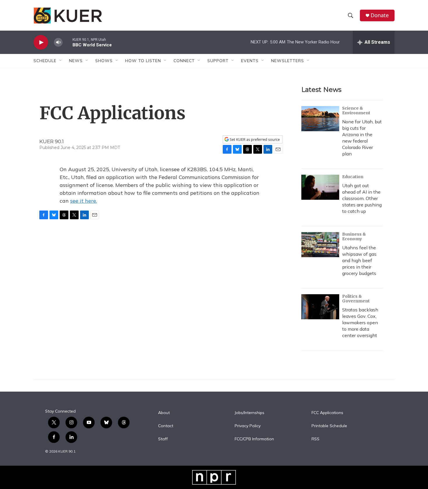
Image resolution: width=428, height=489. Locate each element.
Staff (163, 439)
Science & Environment (356, 110)
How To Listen (143, 60)
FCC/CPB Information (254, 439)
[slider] (67, 42)
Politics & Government (356, 299)
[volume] (58, 42)
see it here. (83, 200)
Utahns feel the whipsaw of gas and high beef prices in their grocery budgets (359, 260)
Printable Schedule (329, 426)
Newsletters (287, 60)
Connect (184, 60)
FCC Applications (327, 413)
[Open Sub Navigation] (61, 60)
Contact (165, 426)
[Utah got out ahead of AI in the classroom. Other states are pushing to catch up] (320, 187)
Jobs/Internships (249, 413)
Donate (380, 15)
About (164, 413)
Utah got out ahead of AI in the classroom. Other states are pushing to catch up (362, 198)
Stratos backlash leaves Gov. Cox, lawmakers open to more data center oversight (360, 322)
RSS (315, 439)
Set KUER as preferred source (254, 139)
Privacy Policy (248, 426)
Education (352, 176)
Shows (104, 60)
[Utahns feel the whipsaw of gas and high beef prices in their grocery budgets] (320, 244)
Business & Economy (354, 236)
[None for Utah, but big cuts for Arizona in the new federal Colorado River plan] (320, 118)
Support (218, 60)
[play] (40, 42)
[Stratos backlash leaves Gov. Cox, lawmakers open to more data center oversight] (320, 306)
